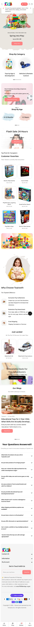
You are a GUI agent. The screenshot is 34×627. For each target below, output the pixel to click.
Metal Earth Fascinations (9, 356)
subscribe (26, 572)
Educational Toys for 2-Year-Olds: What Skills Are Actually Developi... (15, 420)
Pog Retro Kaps (9, 226)
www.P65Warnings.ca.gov (23, 586)
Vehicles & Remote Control (26, 74)
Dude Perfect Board (24, 204)
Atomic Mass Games (9, 181)
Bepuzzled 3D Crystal (25, 356)
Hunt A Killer (24, 181)
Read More (7, 431)
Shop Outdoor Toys (17, 44)
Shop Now (17, 142)
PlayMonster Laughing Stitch (9, 203)
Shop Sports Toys (12, 100)
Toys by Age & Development (10, 74)
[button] (2, 4)
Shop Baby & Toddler (17, 378)
